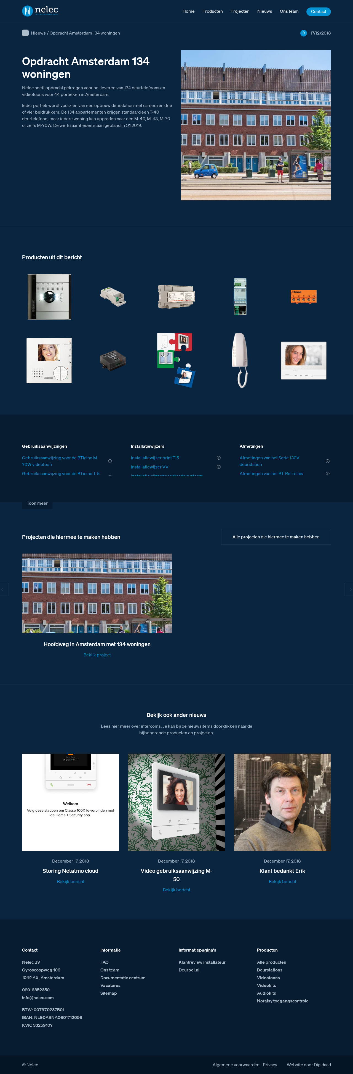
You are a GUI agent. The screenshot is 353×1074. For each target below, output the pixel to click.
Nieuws (38, 33)
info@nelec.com (38, 997)
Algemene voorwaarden (236, 1064)
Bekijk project (97, 655)
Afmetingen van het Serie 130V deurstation (269, 461)
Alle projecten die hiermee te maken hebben (276, 536)
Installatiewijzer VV (150, 467)
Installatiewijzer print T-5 (155, 457)
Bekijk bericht (70, 881)
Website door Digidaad (309, 1064)
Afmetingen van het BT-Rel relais (271, 473)
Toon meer (37, 503)
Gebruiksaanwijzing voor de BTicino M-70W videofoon (60, 461)
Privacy (270, 1064)
